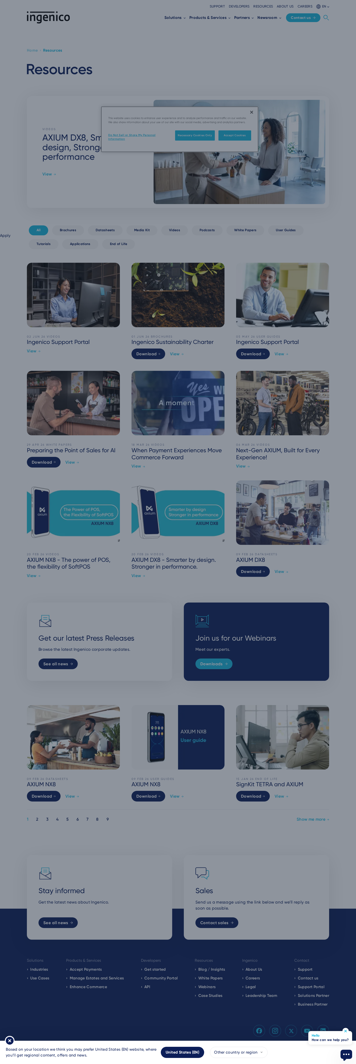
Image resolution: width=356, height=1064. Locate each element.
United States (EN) (182, 1052)
